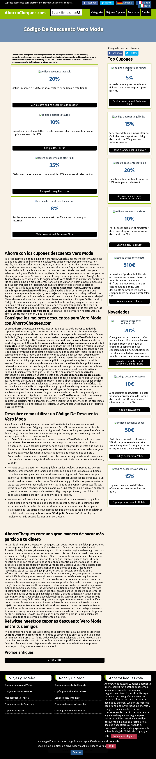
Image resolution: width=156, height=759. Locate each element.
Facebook (90, 2)
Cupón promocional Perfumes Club (129, 102)
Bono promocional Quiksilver (129, 150)
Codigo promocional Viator (19, 685)
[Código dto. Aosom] (129, 377)
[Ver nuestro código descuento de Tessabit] (54, 72)
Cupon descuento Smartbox (19, 704)
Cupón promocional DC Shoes (70, 691)
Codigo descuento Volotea (18, 691)
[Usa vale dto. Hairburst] (129, 212)
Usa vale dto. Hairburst (129, 244)
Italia (147, 5)
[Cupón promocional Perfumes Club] (129, 69)
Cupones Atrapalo (14, 710)
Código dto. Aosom (129, 409)
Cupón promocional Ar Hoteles (129, 502)
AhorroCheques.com (25, 12)
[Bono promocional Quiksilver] (129, 117)
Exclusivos (133, 12)
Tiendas (146, 12)
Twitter (108, 2)
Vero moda (54, 660)
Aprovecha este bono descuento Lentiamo (129, 197)
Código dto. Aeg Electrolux (54, 191)
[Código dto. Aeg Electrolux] (54, 158)
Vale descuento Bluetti (129, 301)
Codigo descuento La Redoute (70, 685)
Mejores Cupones (115, 12)
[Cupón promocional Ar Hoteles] (129, 469)
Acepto (77, 752)
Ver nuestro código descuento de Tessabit (54, 104)
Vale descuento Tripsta (17, 697)
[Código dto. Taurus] (54, 115)
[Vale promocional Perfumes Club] (54, 201)
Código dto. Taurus (54, 148)
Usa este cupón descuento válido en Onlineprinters (129, 362)
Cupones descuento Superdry (70, 704)
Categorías (97, 12)
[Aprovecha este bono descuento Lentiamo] (129, 163)
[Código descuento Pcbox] (129, 423)
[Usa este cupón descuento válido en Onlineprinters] (129, 322)
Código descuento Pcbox (129, 456)
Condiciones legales (124, 736)
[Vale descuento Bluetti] (129, 258)
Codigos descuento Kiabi (67, 697)
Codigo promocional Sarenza (70, 710)
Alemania (127, 2)
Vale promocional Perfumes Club (54, 234)
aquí (111, 746)
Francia (146, 2)
